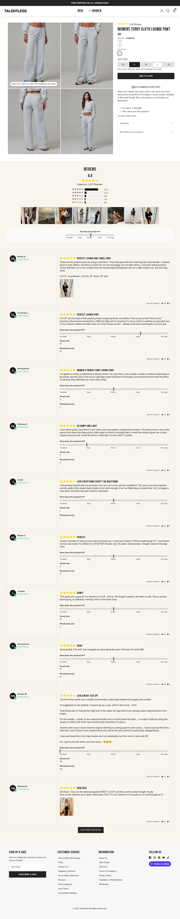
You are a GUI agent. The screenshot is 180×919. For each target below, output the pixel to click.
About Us (103, 858)
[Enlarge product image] (87, 55)
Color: (121, 38)
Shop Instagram (65, 884)
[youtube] (163, 857)
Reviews (62, 880)
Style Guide (104, 862)
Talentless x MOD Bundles (110, 880)
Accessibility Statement (68, 875)
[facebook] (150, 857)
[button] (163, 303)
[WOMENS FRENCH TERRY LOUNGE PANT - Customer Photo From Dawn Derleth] (98, 215)
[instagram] (154, 857)
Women (97, 11)
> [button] (100, 830)
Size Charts (63, 888)
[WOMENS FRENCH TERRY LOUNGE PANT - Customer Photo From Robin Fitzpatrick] (64, 215)
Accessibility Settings (67, 893)
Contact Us (63, 867)
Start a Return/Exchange (69, 858)
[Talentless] (15, 11)
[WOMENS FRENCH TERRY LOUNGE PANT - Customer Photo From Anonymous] (115, 215)
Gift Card (103, 867)
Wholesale (103, 884)
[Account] (161, 11)
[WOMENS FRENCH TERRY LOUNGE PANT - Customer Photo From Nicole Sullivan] (150, 215)
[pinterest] (159, 857)
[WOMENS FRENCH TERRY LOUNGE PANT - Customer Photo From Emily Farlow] (81, 215)
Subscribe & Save (28, 874)
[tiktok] (168, 857)
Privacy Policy (105, 875)
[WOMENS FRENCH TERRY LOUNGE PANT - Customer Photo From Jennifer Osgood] (46, 215)
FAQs (60, 862)
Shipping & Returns (66, 871)
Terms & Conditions (107, 871)
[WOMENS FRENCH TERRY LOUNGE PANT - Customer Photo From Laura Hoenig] (29, 215)
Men (80, 11)
